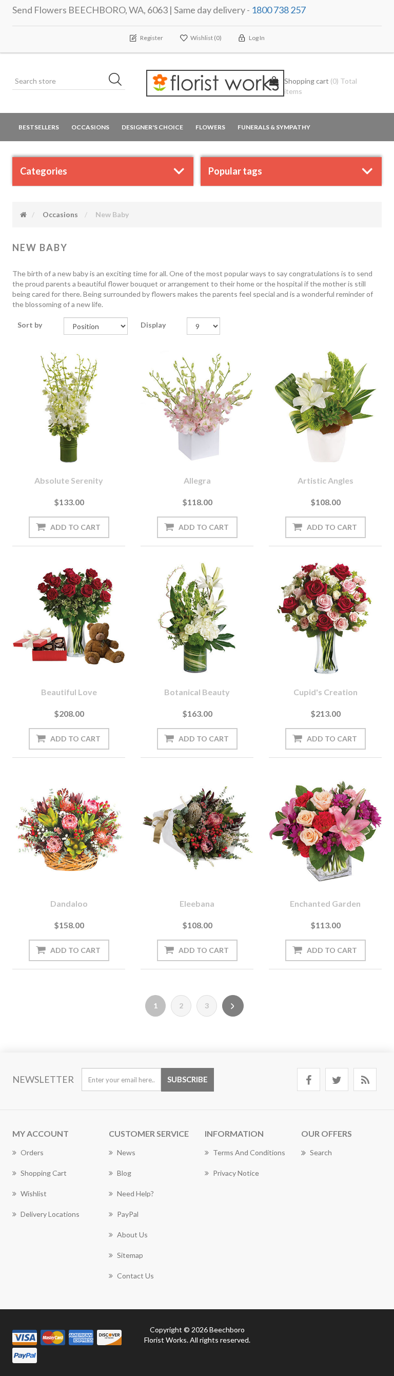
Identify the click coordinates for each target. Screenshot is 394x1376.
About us (132, 1234)
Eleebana (197, 903)
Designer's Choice (152, 127)
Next (233, 1006)
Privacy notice (236, 1173)
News (126, 1152)
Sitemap (130, 1255)
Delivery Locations (50, 1214)
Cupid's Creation (325, 692)
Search (321, 1152)
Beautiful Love (69, 692)
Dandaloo (69, 903)
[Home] (23, 214)
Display (153, 324)
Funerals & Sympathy (274, 127)
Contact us (135, 1275)
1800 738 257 (278, 9)
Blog (124, 1173)
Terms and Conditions (249, 1152)
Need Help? (135, 1193)
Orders (32, 1152)
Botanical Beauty (197, 692)
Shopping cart (44, 1173)
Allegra (197, 480)
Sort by (29, 324)
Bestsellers (38, 127)
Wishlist (34, 1193)
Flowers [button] (210, 127)
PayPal (128, 1214)
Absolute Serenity (68, 480)
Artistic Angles (325, 480)
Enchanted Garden (325, 903)
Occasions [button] (90, 127)
